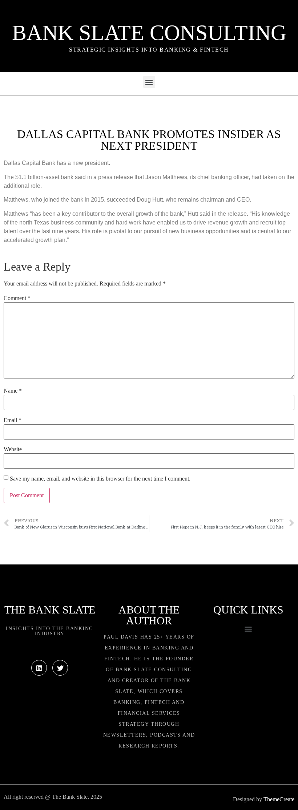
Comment (17, 298)
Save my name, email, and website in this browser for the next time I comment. (100, 479)
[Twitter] (60, 668)
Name (13, 391)
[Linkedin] (39, 668)
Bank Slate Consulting (149, 33)
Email (12, 420)
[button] (149, 82)
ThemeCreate (278, 799)
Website (13, 449)
